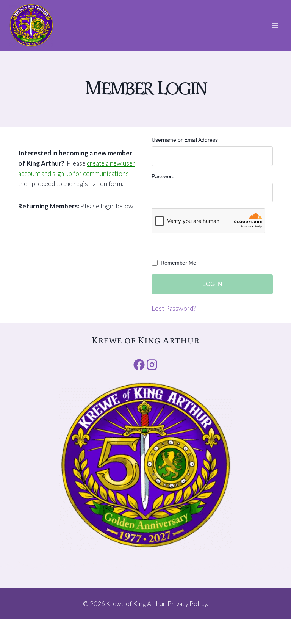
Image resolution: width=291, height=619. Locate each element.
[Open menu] (275, 25)
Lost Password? (174, 308)
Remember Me (178, 263)
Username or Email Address (185, 140)
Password (163, 176)
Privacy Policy (187, 604)
